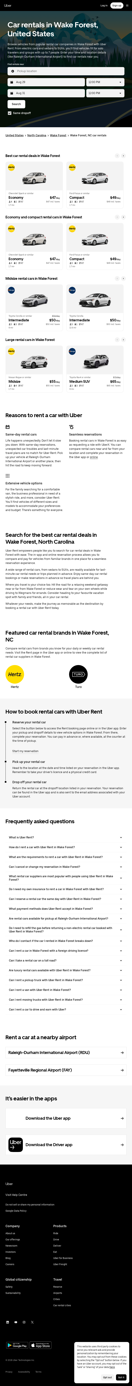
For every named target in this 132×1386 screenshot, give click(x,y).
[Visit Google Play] (17, 1345)
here (112, 1367)
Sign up (116, 5)
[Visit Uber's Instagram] (24, 1322)
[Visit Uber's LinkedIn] (7, 1322)
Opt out (107, 1377)
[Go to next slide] (123, 155)
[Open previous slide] (117, 155)
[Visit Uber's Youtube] (16, 1322)
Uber (7, 5)
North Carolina (36, 135)
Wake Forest (58, 135)
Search (16, 104)
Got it (121, 1377)
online (94, 457)
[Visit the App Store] (41, 1345)
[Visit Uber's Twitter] (32, 1322)
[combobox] (69, 71)
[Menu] (127, 5)
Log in (104, 5)
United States (15, 135)
